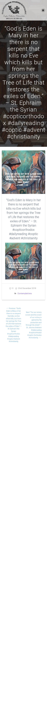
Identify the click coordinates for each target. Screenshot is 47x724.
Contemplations (25, 293)
